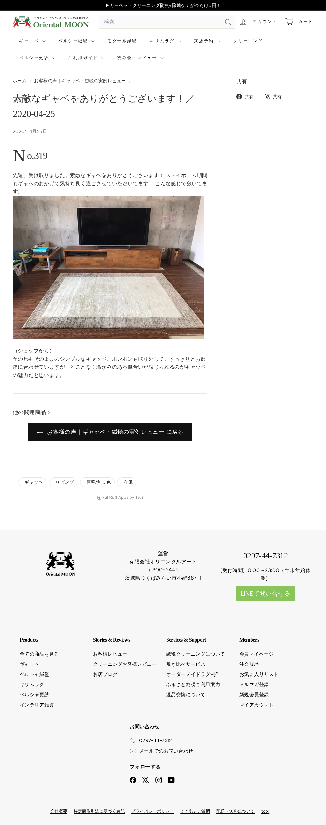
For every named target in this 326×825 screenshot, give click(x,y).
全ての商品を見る (39, 654)
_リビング (63, 482)
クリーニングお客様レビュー (125, 664)
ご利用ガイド (84, 57)
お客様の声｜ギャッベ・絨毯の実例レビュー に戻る (115, 432)
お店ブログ (105, 674)
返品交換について (185, 695)
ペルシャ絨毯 (74, 41)
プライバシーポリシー (152, 811)
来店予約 (205, 41)
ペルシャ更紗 (35, 57)
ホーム (20, 81)
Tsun (139, 497)
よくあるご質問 (195, 811)
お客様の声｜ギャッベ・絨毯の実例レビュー (80, 81)
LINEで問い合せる (265, 593)
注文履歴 (249, 664)
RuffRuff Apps (115, 497)
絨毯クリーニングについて (195, 654)
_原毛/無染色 (97, 482)
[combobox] (167, 22)
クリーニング (248, 41)
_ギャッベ (32, 482)
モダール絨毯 (122, 41)
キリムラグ (163, 41)
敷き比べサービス (185, 664)
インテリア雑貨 (37, 705)
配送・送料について (235, 811)
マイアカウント (256, 705)
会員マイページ (256, 654)
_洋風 (127, 482)
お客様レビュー (110, 654)
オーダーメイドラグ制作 (193, 674)
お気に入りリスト (259, 674)
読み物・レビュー (138, 57)
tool (265, 811)
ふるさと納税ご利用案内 (193, 684)
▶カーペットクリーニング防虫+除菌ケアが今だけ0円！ (163, 5)
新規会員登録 (254, 695)
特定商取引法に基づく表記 (99, 811)
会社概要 (58, 811)
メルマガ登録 (254, 684)
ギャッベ (30, 41)
